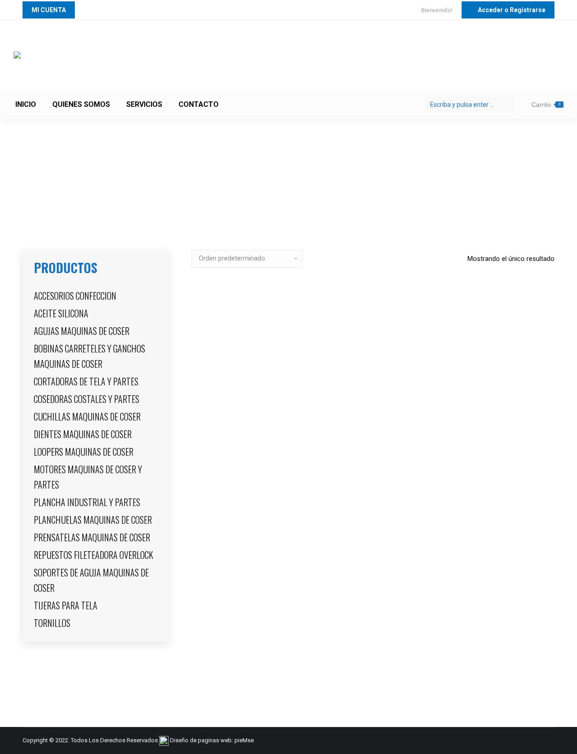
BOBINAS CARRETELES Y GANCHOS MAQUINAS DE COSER (89, 356)
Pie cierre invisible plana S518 (373, 655)
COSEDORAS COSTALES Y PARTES (86, 399)
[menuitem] (26, 104)
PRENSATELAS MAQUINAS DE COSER (92, 537)
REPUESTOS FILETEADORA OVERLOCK (93, 555)
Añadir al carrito (373, 689)
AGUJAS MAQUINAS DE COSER (81, 331)
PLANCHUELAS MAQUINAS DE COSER (93, 519)
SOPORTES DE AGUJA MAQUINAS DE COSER (91, 580)
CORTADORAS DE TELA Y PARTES (86, 381)
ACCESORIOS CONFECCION (75, 295)
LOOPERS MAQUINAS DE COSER (83, 451)
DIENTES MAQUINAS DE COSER (83, 434)
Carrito (545, 104)
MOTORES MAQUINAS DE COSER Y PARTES (88, 476)
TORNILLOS (52, 623)
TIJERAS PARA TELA (65, 605)
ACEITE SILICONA (61, 313)
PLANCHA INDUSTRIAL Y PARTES (87, 502)
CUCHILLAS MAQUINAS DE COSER (87, 416)
